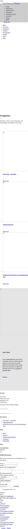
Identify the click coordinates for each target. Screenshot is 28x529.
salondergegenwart (8, 224)
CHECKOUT (9, 496)
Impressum (6, 439)
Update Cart (3, 496)
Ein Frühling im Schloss (6, 513)
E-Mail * (2, 465)
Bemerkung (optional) (5, 473)
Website (2, 479)
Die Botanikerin (4, 507)
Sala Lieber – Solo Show (9, 174)
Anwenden (16, 486)
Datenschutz (6, 441)
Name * (2, 463)
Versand (5, 435)
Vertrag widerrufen (4, 448)
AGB (4, 433)
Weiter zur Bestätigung (5, 480)
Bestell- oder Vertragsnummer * (8, 467)
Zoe (1, 502)
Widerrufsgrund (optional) (7, 475)
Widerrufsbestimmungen (9, 437)
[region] (14, 69)
